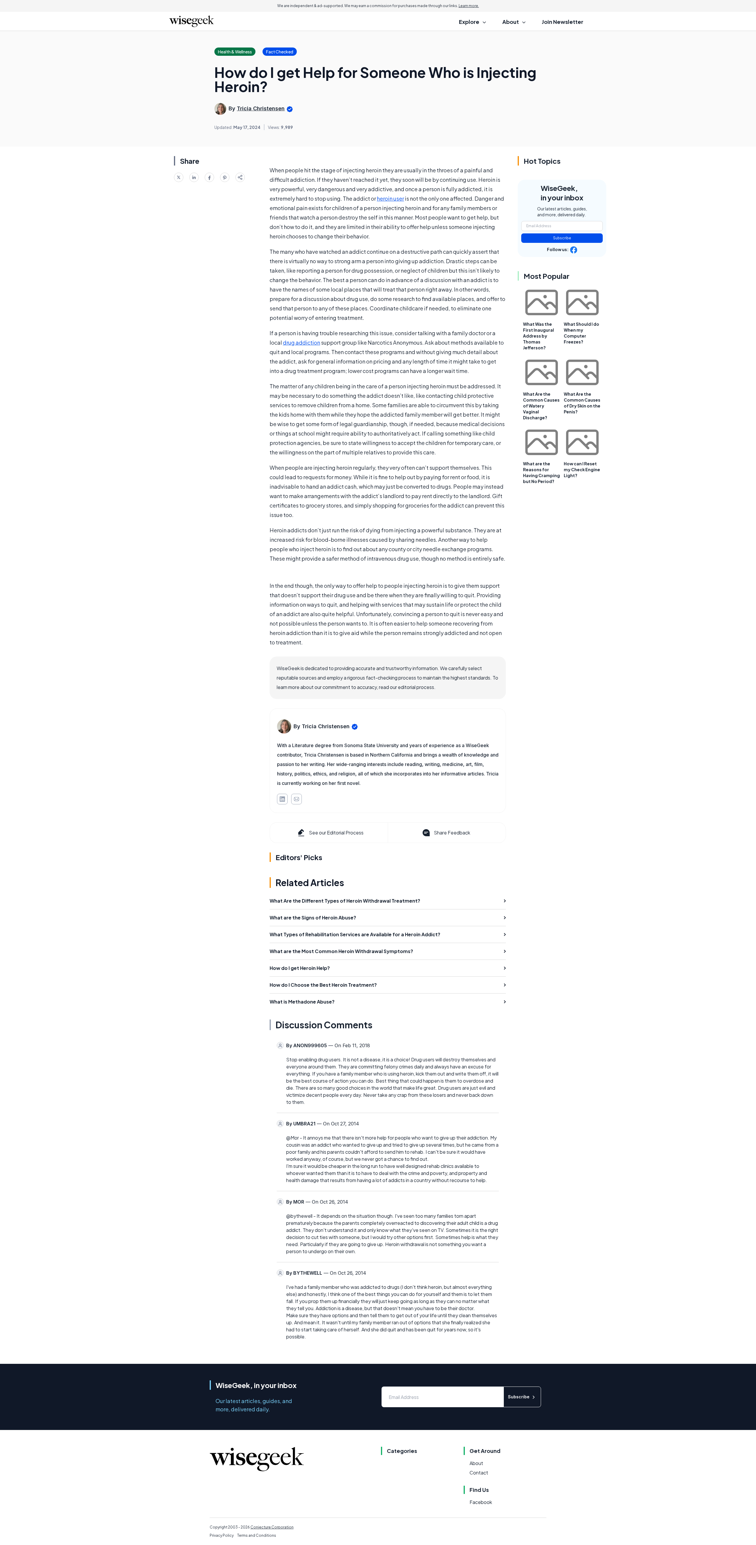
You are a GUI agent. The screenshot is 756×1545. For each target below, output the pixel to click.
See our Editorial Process (336, 832)
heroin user (390, 198)
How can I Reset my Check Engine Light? (582, 469)
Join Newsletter (562, 21)
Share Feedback (452, 832)
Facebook (481, 1502)
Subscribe (562, 238)
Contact (479, 1472)
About (476, 1463)
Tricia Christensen (261, 108)
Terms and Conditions (256, 1535)
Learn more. (469, 6)
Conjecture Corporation (272, 1527)
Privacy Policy (222, 1535)
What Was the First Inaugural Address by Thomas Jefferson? (538, 335)
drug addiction (301, 342)
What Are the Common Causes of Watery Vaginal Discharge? (541, 405)
